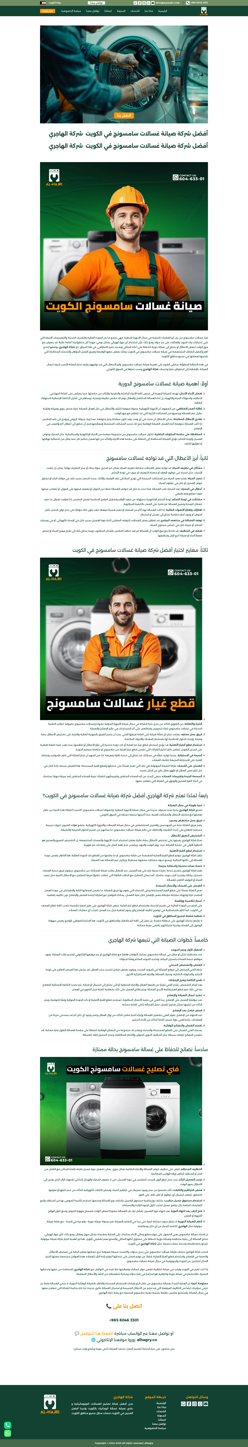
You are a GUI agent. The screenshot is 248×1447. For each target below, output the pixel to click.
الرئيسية (161, 1403)
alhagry (149, 1443)
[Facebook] (140, 3)
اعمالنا (162, 1419)
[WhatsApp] (135, 3)
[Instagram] (144, 3)
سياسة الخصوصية (155, 1428)
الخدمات (161, 1411)
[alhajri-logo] (204, 11)
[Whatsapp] (7, 1433)
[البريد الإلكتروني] (153, 3)
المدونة (161, 1415)
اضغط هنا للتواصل (96, 1333)
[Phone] (7, 1425)
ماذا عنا (161, 1407)
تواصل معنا (159, 1424)
